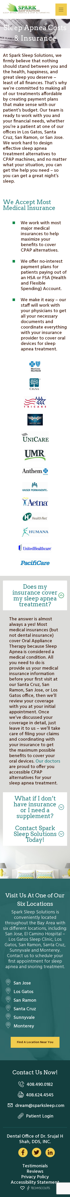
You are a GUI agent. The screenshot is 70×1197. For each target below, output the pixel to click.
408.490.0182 (40, 1084)
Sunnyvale (24, 1017)
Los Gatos (23, 992)
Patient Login (39, 1116)
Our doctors (48, 761)
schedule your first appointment (35, 958)
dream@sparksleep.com (39, 1105)
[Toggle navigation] (61, 10)
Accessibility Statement (35, 1182)
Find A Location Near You (35, 1042)
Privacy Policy (35, 1177)
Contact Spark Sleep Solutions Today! (35, 834)
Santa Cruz (25, 1009)
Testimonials (35, 1166)
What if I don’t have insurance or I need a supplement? (35, 807)
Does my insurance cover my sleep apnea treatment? (35, 595)
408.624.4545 (39, 1095)
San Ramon (25, 1000)
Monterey (24, 1026)
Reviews (35, 1171)
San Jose (22, 983)
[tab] (35, 595)
